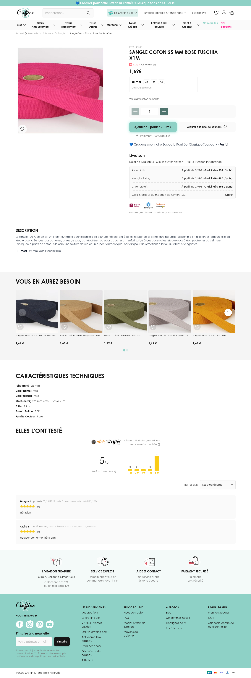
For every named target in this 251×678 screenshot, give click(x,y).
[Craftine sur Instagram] (29, 624)
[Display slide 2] (127, 350)
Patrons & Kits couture (159, 24)
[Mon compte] (224, 13)
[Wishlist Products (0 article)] (216, 13)
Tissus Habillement (68, 24)
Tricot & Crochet (187, 24)
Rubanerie (48, 33)
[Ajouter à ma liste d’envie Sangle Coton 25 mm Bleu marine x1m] (20, 327)
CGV (211, 617)
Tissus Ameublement (40, 24)
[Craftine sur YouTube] (50, 624)
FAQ (126, 617)
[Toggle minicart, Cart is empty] (232, 13)
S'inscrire (62, 641)
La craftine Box (91, 617)
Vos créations (90, 612)
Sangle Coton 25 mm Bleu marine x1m (36, 335)
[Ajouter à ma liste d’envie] (22, 129)
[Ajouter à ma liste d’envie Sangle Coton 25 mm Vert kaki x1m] (108, 327)
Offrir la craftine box (94, 631)
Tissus (19, 24)
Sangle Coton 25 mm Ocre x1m (209, 335)
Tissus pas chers (91, 646)
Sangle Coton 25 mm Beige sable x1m (80, 335)
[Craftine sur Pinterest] (39, 624)
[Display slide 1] (124, 350)
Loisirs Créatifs (132, 24)
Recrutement (174, 628)
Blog (168, 612)
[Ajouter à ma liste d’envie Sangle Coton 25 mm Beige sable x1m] (64, 327)
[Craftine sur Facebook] (19, 624)
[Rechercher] (88, 13)
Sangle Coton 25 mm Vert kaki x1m (122, 335)
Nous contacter (133, 612)
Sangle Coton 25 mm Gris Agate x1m (168, 335)
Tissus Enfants (92, 24)
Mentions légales (218, 612)
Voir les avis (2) (148, 64)
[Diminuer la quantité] (135, 111)
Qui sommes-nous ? (178, 617)
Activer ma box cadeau (91, 638)
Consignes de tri (176, 622)
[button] (122, 13)
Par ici (171, 3)
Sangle (61, 33)
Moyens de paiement (131, 633)
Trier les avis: (190, 484)
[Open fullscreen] (61, 91)
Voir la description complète (144, 99)
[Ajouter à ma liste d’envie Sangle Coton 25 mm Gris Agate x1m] (153, 327)
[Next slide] (228, 312)
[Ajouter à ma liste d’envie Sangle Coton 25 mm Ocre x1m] (197, 327)
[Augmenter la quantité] (164, 111)
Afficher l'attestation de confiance (142, 440)
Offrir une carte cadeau (91, 653)
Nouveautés (210, 23)
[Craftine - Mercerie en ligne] (25, 13)
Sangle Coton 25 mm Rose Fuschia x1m (90, 33)
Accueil (20, 33)
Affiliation (87, 660)
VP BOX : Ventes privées (92, 624)
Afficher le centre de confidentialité (221, 624)
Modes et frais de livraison (134, 624)
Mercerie (112, 24)
